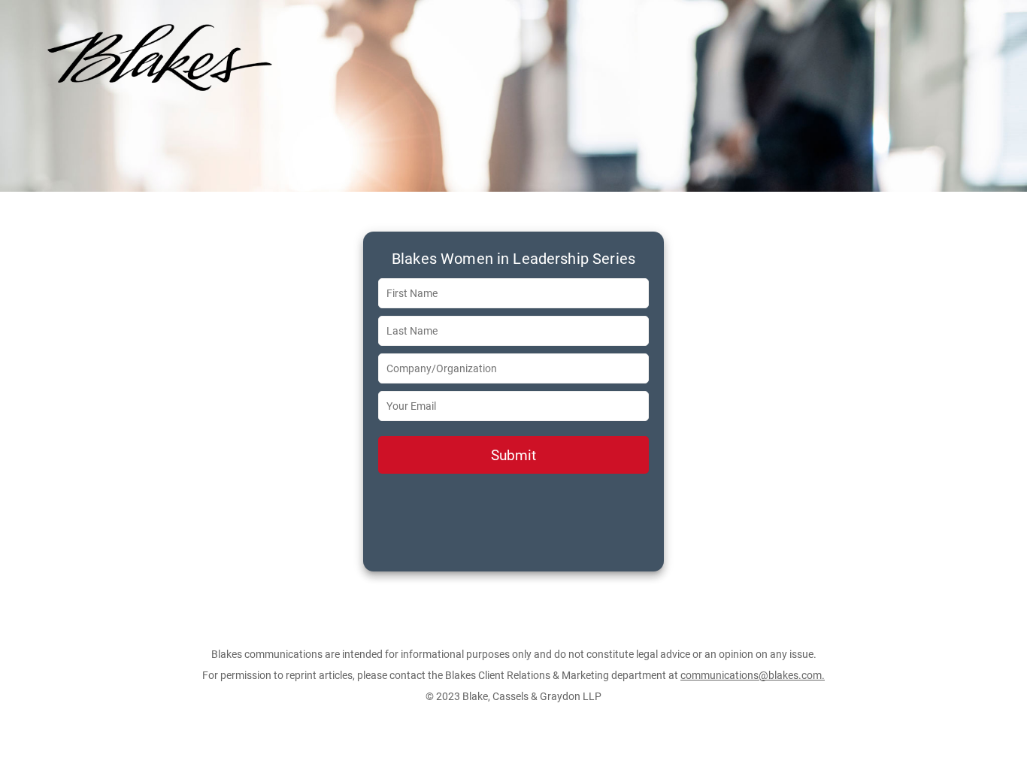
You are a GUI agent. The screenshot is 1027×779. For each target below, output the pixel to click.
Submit (513, 455)
